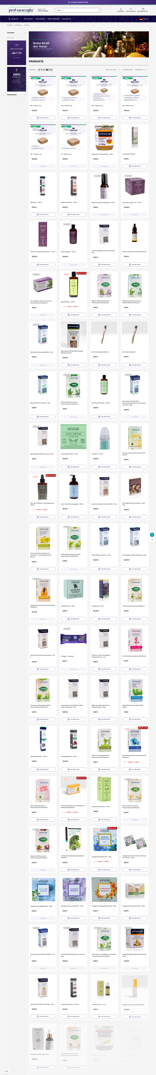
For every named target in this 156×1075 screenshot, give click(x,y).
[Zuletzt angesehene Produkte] (152, 535)
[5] (51, 70)
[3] (44, 70)
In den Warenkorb (44, 117)
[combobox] (78, 10)
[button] (143, 10)
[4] (47, 70)
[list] (39, 70)
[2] (41, 70)
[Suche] (99, 10)
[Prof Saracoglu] (21, 10)
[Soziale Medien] (152, 539)
